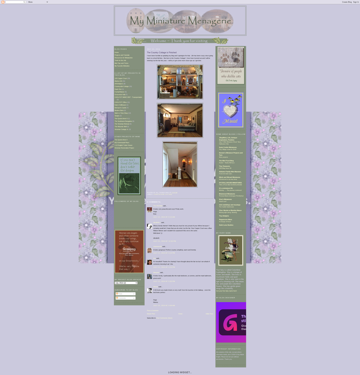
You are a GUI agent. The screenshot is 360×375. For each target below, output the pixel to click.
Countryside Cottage (122, 86)
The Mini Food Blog (226, 161)
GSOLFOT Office (121, 102)
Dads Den (118, 89)
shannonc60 (157, 246)
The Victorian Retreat (122, 124)
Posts (120, 294)
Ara (154, 258)
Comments (122, 298)
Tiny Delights (224, 216)
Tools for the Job (120, 60)
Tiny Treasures (224, 166)
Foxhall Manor (119, 92)
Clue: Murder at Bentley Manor (230, 210)
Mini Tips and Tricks (121, 63)
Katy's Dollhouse (120, 105)
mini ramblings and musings (229, 205)
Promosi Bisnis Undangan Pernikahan (231, 196)
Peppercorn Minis (225, 219)
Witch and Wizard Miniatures (229, 177)
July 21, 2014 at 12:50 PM (164, 241)
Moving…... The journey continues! (230, 190)
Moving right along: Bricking (228, 212)
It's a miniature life (226, 188)
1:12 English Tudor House (123, 145)
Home (117, 52)
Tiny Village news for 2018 (227, 149)
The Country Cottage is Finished (161, 52)
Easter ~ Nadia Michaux (227, 162)
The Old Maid (157, 206)
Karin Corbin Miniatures (228, 147)
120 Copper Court (121, 78)
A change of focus (225, 221)
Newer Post (151, 314)
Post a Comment (152, 310)
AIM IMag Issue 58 (225, 168)
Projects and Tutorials (122, 55)
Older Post (209, 314)
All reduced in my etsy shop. (228, 179)
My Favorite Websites (122, 66)
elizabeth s (157, 222)
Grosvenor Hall (120, 94)
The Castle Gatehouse (226, 207)
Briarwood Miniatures (227, 194)
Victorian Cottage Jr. (121, 129)
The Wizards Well (121, 126)
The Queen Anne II (121, 118)
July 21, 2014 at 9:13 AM (164, 217)
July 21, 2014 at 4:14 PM (164, 253)
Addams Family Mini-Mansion (230, 171)
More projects (223, 157)
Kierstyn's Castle (120, 108)
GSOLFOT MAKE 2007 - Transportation (128, 97)
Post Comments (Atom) (164, 318)
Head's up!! (223, 201)
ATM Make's (119, 84)
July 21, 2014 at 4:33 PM (164, 267)
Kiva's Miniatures (225, 199)
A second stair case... (226, 173)
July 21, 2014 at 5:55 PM (164, 281)
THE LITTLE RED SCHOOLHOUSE (230, 185)
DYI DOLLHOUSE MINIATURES (230, 183)
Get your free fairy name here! (226, 291)
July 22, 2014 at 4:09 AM (164, 305)
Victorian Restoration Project (124, 148)
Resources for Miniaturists (124, 58)
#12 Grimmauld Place (122, 142)
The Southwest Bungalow (123, 121)
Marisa (155, 287)
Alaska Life (118, 81)
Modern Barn (119, 110)
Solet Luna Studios (226, 225)
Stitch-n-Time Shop (121, 113)
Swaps (117, 116)
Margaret (156, 272)
